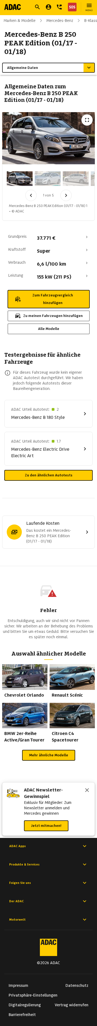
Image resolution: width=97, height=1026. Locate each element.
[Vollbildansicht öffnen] (87, 120)
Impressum (18, 985)
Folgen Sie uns (20, 883)
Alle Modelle (48, 328)
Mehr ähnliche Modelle (48, 755)
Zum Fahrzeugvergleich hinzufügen (52, 299)
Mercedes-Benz (59, 20)
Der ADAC (16, 901)
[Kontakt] (59, 7)
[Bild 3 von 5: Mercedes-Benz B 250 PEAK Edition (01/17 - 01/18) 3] (76, 178)
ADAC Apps (17, 846)
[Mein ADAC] (48, 7)
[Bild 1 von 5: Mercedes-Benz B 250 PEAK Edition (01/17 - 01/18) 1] (20, 178)
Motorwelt (17, 919)
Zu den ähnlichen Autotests (48, 475)
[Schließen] (87, 790)
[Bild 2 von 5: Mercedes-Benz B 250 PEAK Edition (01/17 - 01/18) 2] (48, 178)
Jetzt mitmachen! (46, 825)
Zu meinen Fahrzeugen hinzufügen (53, 315)
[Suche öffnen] (37, 7)
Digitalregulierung (25, 1004)
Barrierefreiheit (22, 1014)
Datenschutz (76, 985)
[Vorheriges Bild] (31, 195)
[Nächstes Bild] (66, 195)
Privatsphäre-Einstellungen (33, 995)
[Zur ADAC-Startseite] (12, 7)
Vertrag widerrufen (71, 1004)
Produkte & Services (24, 864)
